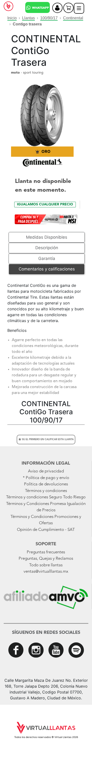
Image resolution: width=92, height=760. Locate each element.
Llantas (28, 18)
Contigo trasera (27, 24)
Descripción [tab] (46, 247)
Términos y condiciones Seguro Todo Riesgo (46, 497)
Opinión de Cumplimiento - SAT (46, 530)
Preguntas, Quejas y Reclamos (46, 559)
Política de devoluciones (46, 484)
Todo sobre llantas (46, 565)
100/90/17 (49, 18)
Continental (73, 18)
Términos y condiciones (46, 491)
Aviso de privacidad (46, 471)
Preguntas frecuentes (46, 552)
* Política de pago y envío (46, 478)
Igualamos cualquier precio (45, 204)
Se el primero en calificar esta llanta (47, 439)
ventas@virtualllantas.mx (46, 572)
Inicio (12, 18)
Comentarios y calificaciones (47, 269)
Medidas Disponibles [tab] (46, 237)
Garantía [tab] (46, 258)
